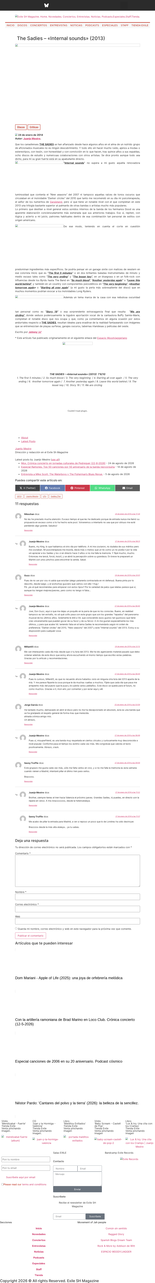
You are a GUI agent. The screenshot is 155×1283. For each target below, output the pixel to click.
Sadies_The (56, 496)
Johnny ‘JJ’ (35, 331)
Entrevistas (58, 25)
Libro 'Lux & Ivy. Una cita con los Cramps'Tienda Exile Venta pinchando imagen (138, 1127)
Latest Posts (28, 441)
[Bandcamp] (69, 5)
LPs (44, 496)
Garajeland (56, 201)
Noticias (76, 25)
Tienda (39, 1275)
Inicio (11, 25)
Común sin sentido (116, 1228)
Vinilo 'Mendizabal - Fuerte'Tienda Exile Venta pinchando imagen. (14, 1126)
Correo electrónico (27, 904)
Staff (125, 25)
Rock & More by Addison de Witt (116, 1245)
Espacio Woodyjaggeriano (112, 337)
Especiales (110, 25)
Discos (22, 25)
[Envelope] (76, 5)
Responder (28, 530)
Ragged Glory (116, 1234)
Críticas (34, 127)
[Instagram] (31, 5)
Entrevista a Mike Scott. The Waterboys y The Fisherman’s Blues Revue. (62, 474)
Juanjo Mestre (31, 138)
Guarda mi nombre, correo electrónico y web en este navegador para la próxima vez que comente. (75, 929)
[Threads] (39, 5)
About (24, 437)
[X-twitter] (23, 5)
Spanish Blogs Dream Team (116, 1240)
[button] (124, 5)
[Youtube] (61, 5)
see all (55, 459)
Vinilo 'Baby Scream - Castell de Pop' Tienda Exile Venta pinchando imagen (107, 1127)
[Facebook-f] (16, 5)
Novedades (39, 1234)
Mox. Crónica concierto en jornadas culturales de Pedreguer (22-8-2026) (63, 463)
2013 (19, 496)
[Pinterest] (54, 5)
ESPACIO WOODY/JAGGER (116, 1251)
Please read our (24, 1184)
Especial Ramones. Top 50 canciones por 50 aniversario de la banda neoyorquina (68, 466)
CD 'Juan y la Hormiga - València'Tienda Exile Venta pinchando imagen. (44, 1127)
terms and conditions (34, 1184)
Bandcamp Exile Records (119, 1152)
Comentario (23, 853)
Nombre (20, 892)
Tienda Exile (140, 25)
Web (17, 916)
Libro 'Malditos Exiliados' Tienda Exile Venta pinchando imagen (75, 1126)
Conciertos (38, 25)
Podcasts (92, 25)
